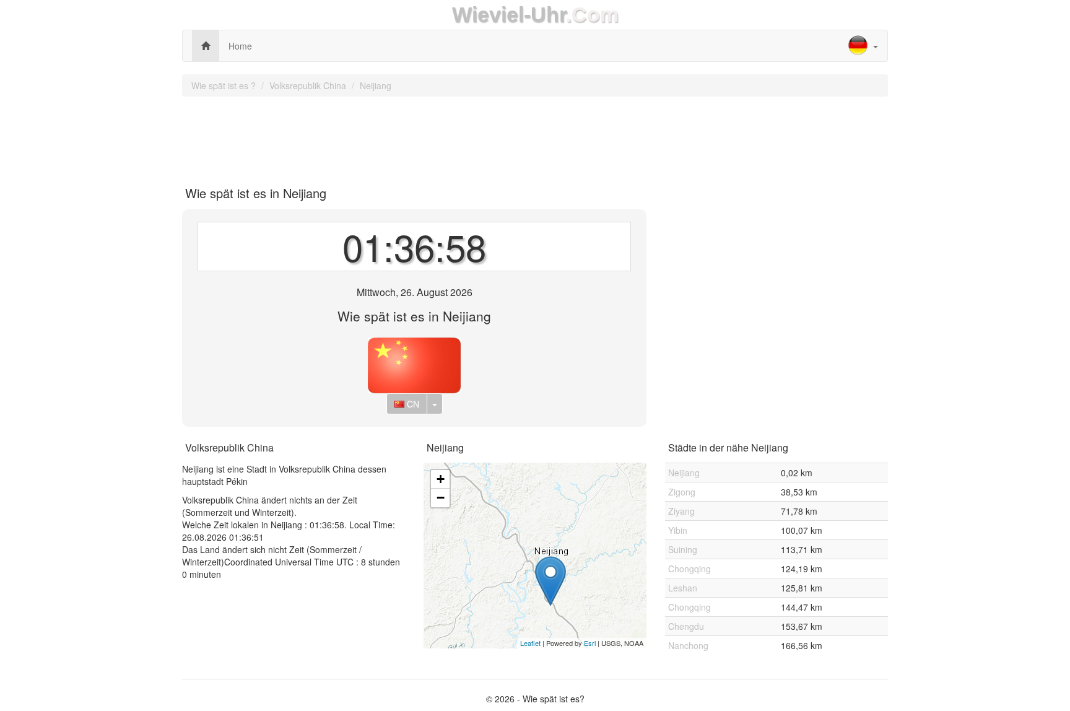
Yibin (677, 530)
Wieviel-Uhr (509, 14)
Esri (590, 643)
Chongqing (689, 568)
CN (411, 404)
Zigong (681, 492)
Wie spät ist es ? (223, 85)
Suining (682, 549)
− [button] (441, 497)
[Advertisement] (535, 137)
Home (240, 46)
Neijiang (375, 85)
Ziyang (681, 511)
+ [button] (441, 479)
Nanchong (688, 645)
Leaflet (530, 643)
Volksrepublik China (307, 85)
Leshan (682, 588)
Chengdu (686, 626)
